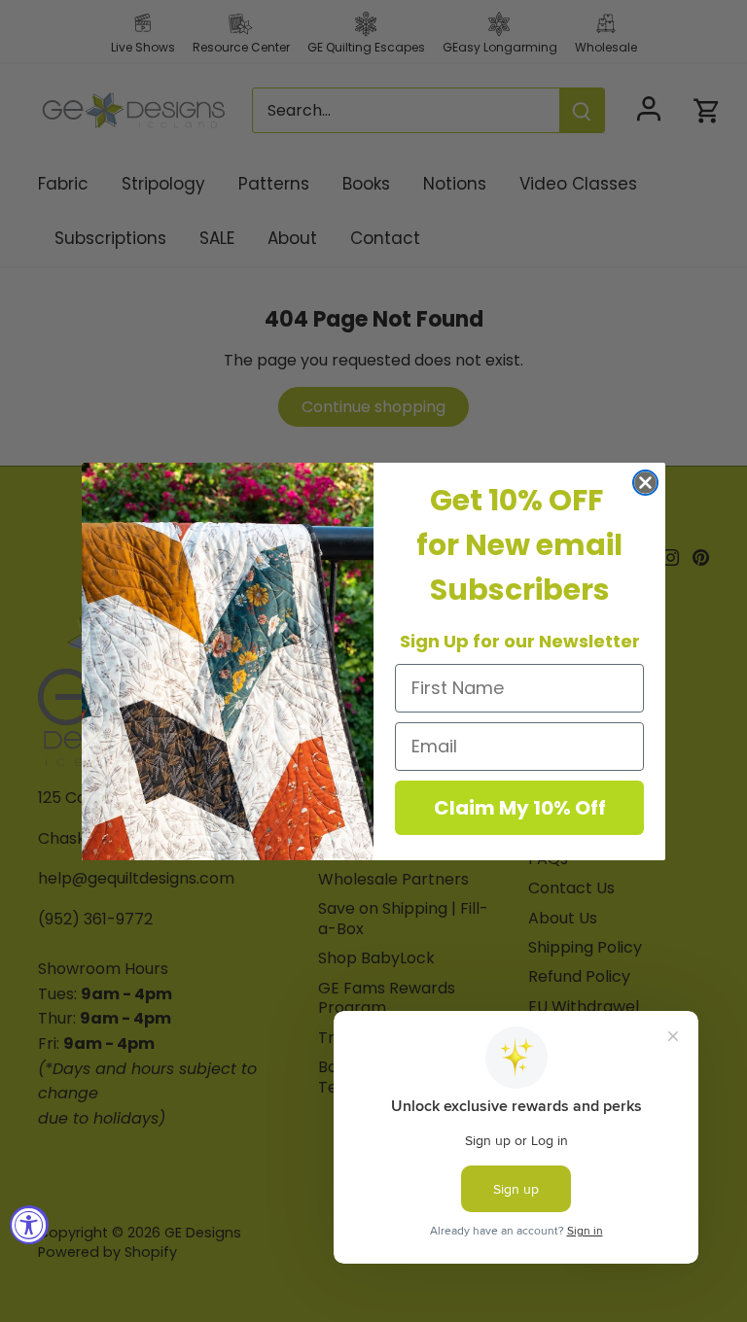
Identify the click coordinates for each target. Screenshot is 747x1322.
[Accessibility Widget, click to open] (29, 1224)
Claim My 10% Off (520, 807)
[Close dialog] (645, 482)
